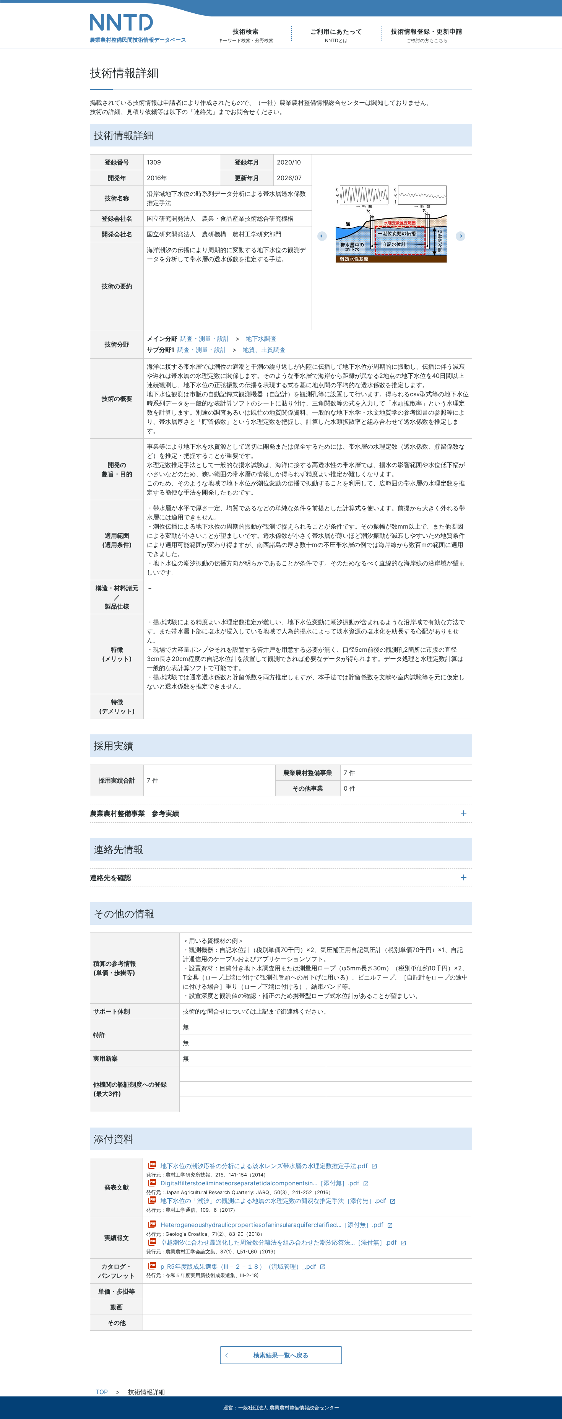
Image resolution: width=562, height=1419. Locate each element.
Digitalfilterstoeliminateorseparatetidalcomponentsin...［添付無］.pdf (260, 1183)
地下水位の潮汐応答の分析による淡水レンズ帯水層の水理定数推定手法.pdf (264, 1166)
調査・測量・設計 (204, 338)
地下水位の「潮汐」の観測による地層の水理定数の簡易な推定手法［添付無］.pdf (273, 1200)
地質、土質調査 (264, 349)
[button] (322, 236)
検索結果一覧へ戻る (281, 1355)
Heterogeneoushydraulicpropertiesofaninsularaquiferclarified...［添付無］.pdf (272, 1225)
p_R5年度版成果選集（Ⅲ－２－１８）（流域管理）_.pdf (238, 1266)
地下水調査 (261, 338)
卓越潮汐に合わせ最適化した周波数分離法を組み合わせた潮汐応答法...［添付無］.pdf (279, 1242)
